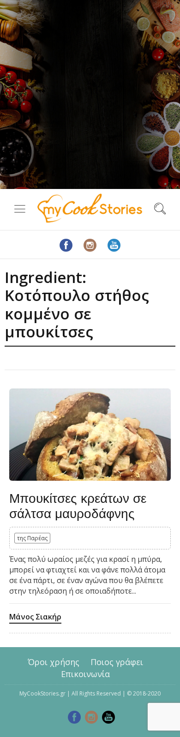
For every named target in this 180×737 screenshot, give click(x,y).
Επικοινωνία (85, 673)
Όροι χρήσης (53, 661)
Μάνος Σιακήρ (35, 617)
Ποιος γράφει (116, 661)
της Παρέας (32, 538)
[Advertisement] (90, 94)
